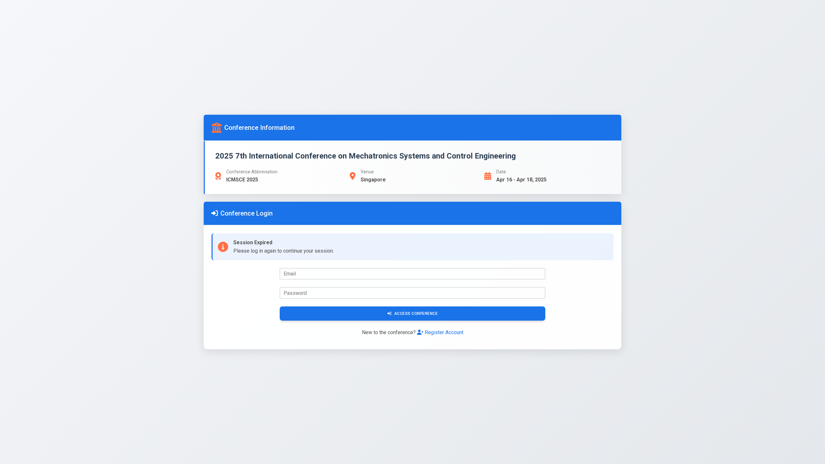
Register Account (444, 332)
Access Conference (416, 313)
